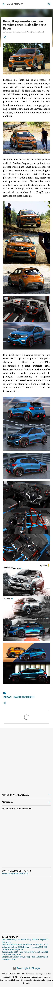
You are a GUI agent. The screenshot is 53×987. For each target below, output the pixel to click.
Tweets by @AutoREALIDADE (15, 873)
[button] (4, 37)
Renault (7, 697)
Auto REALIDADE (15, 4)
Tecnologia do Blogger (28, 968)
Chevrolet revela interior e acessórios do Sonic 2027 (25, 944)
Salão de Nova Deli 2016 (23, 697)
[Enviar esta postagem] (4, 694)
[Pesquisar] (49, 4)
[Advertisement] (26, 758)
